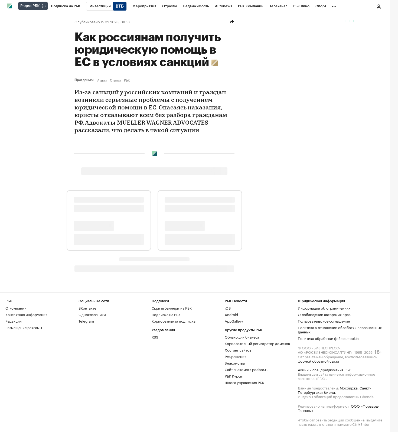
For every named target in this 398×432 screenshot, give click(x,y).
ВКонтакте (87, 307)
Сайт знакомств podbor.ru (247, 369)
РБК (127, 80)
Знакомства (235, 362)
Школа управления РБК (244, 382)
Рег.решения (235, 356)
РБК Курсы (234, 375)
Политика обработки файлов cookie (328, 338)
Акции (102, 80)
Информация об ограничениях (324, 307)
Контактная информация (26, 314)
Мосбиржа (349, 387)
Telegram (86, 320)
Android (231, 314)
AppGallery (234, 320)
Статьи (115, 80)
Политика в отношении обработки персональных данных (340, 329)
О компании (16, 307)
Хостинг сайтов (238, 349)
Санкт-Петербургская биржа (334, 390)
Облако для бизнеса (242, 336)
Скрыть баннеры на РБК (172, 307)
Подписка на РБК (166, 314)
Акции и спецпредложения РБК (324, 369)
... (334, 5)
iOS (228, 307)
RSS (155, 336)
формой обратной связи (318, 360)
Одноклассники (92, 314)
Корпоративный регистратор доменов (257, 343)
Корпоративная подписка (173, 320)
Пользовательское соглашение (324, 320)
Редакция (13, 320)
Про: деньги (84, 80)
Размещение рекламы (23, 327)
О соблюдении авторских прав (324, 314)
